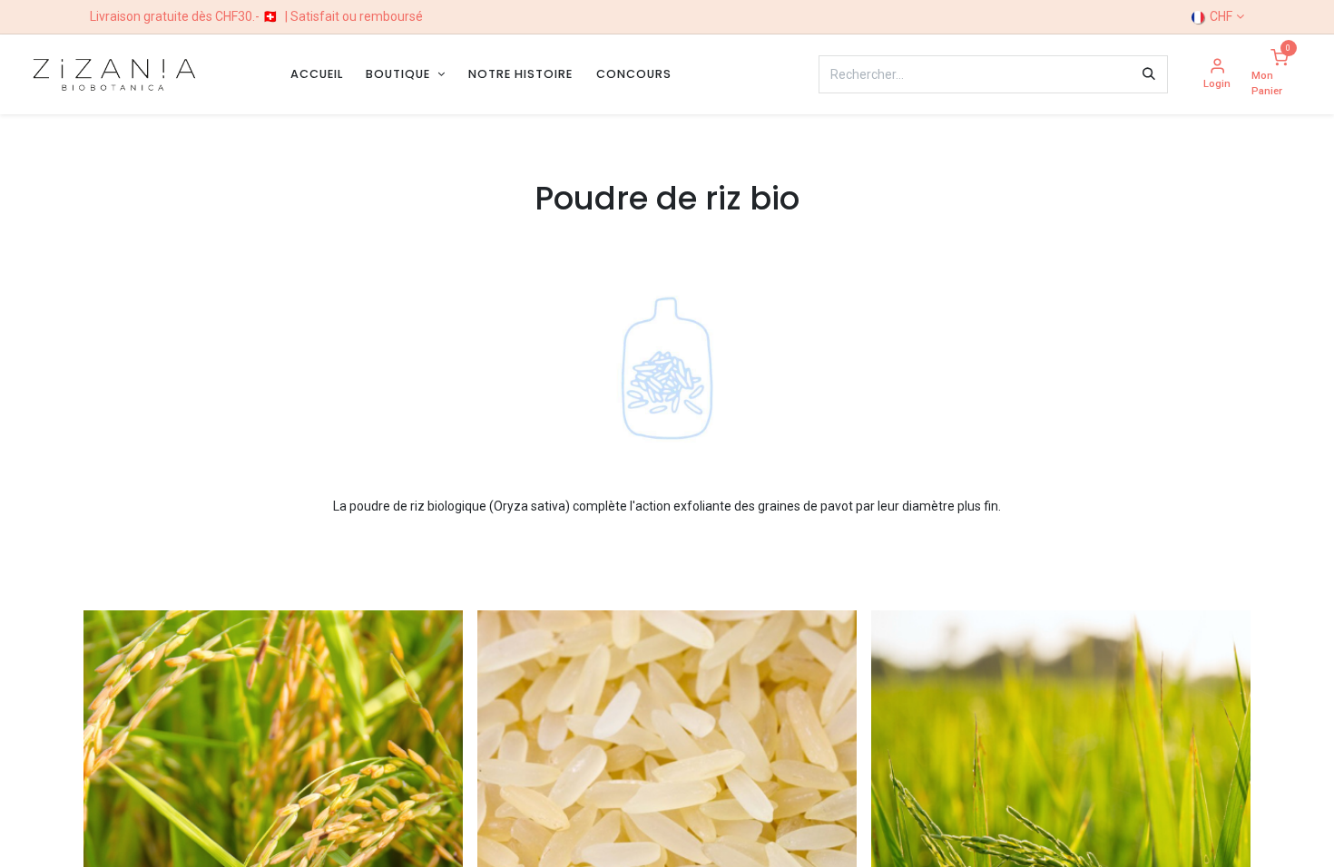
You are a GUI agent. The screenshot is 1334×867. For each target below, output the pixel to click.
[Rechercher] (1149, 74)
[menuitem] (317, 74)
